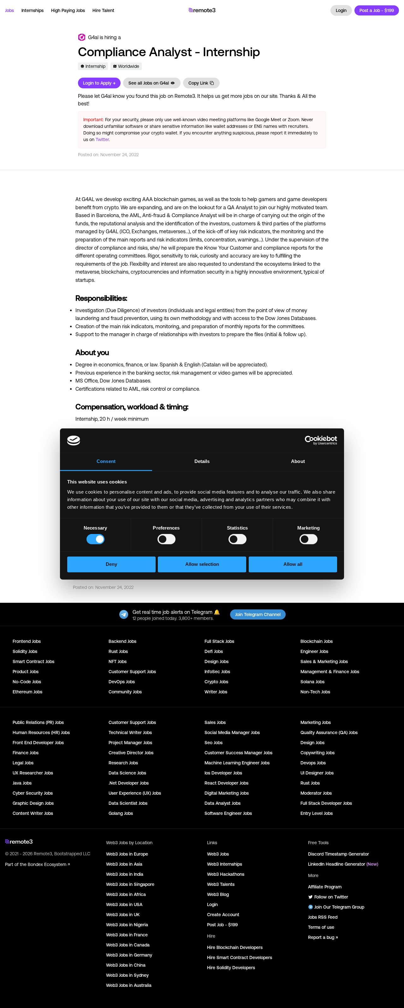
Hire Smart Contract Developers (239, 957)
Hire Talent (103, 10)
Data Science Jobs (127, 772)
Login (341, 10)
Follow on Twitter (331, 896)
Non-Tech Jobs (315, 691)
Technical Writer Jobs (130, 732)
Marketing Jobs (315, 722)
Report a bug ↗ (323, 937)
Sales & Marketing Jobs (324, 661)
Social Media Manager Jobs (232, 732)
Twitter (102, 139)
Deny (111, 564)
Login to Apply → (99, 83)
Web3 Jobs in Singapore (130, 884)
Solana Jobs (312, 681)
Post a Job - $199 (376, 10)
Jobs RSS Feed (322, 917)
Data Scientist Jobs (128, 803)
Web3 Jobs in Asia (124, 864)
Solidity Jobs (25, 651)
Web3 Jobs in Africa (126, 894)
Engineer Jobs (314, 651)
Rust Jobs (118, 651)
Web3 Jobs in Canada (128, 944)
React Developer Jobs (226, 783)
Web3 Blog (218, 894)
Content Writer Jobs (33, 813)
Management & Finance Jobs (329, 671)
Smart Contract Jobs (33, 661)
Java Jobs (22, 783)
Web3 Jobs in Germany (129, 955)
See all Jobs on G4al (148, 83)
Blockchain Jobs (316, 641)
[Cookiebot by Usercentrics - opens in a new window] (309, 440)
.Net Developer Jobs (129, 783)
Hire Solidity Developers (231, 967)
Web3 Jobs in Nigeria (127, 924)
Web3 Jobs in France (127, 934)
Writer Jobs (216, 691)
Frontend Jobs (27, 641)
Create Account (223, 914)
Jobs (9, 10)
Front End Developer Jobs (38, 742)
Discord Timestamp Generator (338, 854)
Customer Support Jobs (132, 671)
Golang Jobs (121, 813)
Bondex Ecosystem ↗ (49, 864)
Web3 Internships (224, 864)
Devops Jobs (313, 762)
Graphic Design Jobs (33, 803)
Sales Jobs (215, 722)
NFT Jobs (118, 661)
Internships (32, 10)
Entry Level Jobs (316, 813)
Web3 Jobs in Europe (127, 854)
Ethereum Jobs (27, 691)
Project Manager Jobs (130, 742)
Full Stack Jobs (219, 641)
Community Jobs (125, 691)
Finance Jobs (26, 752)
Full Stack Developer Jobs (326, 803)
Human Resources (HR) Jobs (41, 732)
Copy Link (198, 83)
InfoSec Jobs (217, 671)
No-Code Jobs (27, 681)
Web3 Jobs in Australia (129, 985)
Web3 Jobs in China (126, 965)
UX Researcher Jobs (33, 772)
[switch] (166, 540)
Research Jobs (123, 762)
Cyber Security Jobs (33, 793)
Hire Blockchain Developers (235, 947)
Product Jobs (26, 671)
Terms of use (321, 927)
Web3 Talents (221, 884)
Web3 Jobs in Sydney (127, 975)
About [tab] (298, 461)
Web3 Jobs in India (124, 874)
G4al (93, 37)
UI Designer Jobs (317, 772)
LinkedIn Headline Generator (343, 864)
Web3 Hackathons (225, 874)
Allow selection (202, 564)
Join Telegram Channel (258, 614)
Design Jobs (217, 661)
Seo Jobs (214, 742)
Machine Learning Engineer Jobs (237, 762)
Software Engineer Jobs (228, 813)
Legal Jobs (23, 762)
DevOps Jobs (122, 681)
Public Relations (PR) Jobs (38, 722)
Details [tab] (202, 461)
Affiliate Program (325, 886)
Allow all (292, 564)
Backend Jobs (122, 641)
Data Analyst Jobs (223, 803)
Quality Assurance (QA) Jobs (329, 732)
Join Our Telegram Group (339, 907)
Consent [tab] (106, 461)
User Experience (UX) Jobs (135, 793)
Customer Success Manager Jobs (238, 752)
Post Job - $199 (222, 924)
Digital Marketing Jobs (227, 793)
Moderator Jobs (316, 793)
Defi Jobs (214, 651)
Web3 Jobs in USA (124, 904)
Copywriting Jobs (317, 752)
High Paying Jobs (68, 10)
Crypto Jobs (216, 681)
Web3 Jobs (218, 854)
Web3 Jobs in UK (123, 914)
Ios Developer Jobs (223, 772)
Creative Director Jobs (131, 752)
